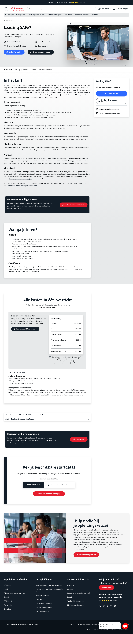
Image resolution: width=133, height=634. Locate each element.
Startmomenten (45, 70)
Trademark (104, 630)
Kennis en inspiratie (82, 15)
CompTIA (7, 609)
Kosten (33, 70)
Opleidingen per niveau (36, 15)
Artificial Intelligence (55, 15)
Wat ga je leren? (21, 70)
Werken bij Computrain (75, 601)
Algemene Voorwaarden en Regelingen (90, 624)
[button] (125, 626)
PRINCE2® (8, 601)
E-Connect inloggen (122, 9)
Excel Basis (40, 599)
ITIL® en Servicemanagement (14, 593)
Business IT (8, 20)
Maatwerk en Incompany (76, 605)
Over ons (68, 15)
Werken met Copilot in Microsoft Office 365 (49, 590)
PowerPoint (8, 605)
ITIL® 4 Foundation (42, 595)
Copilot (6, 597)
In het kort (8, 70)
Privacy (72, 624)
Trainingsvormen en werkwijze (20, 179)
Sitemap (113, 630)
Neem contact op (105, 9)
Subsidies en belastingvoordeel (78, 593)
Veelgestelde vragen (91, 630)
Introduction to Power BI (44, 603)
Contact (95, 15)
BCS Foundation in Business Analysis (49, 585)
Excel (6, 589)
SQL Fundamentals (42, 611)
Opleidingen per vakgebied (15, 15)
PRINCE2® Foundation (44, 607)
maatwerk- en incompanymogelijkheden (22, 186)
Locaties (70, 597)
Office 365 (7, 585)
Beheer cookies (124, 630)
